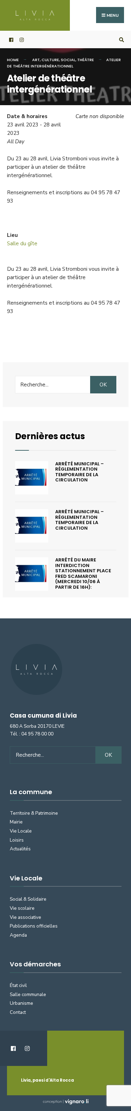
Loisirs (17, 840)
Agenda (18, 935)
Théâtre (85, 60)
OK (103, 384)
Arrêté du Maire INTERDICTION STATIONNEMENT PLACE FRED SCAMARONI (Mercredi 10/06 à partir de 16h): (83, 573)
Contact (18, 1012)
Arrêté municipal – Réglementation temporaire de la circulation (79, 472)
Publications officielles (34, 926)
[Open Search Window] (120, 40)
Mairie (16, 822)
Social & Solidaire (28, 899)
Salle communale (28, 994)
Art (36, 60)
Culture (50, 60)
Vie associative (25, 917)
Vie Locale (21, 831)
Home (13, 60)
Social (68, 60)
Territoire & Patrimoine (34, 813)
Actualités (20, 848)
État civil (18, 985)
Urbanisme (21, 1003)
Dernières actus (50, 436)
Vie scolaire (22, 908)
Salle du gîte (22, 243)
